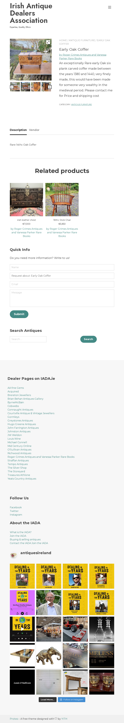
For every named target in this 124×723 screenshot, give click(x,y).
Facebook (16, 507)
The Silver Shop (17, 467)
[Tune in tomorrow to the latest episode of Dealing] (22, 576)
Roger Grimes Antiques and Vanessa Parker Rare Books (41, 456)
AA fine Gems (16, 387)
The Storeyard (16, 471)
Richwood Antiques (19, 453)
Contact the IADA (20, 543)
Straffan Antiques (18, 460)
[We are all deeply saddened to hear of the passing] (48, 602)
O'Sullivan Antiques (19, 449)
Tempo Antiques (18, 464)
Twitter (14, 511)
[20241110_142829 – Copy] (15, 87)
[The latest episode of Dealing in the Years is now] (101, 576)
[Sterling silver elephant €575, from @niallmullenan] (48, 655)
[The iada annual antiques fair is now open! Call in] (48, 629)
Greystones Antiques (20, 420)
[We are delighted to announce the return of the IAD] (101, 655)
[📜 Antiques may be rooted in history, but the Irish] (22, 629)
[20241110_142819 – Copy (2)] (25, 87)
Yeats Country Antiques (22, 478)
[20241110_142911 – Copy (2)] (46, 87)
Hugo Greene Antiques (22, 424)
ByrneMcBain (16, 402)
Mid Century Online (19, 446)
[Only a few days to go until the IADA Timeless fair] (75, 655)
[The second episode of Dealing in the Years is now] (75, 602)
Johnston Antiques (19, 431)
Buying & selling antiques (25, 539)
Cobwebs (13, 406)
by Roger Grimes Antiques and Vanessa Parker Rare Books (26, 232)
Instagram (16, 514)
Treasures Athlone (19, 475)
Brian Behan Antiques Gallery (25, 398)
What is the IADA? (20, 532)
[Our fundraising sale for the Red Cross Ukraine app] (101, 682)
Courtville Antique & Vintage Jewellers (31, 413)
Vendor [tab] (34, 130)
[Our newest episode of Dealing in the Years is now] (22, 602)
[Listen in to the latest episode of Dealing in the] (75, 576)
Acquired (13, 391)
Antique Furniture (82, 40)
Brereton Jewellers (19, 395)
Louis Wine (14, 438)
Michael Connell (17, 442)
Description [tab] (18, 130)
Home (63, 40)
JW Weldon (15, 435)
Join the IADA (18, 535)
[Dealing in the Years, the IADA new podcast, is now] (101, 602)
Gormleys (13, 417)
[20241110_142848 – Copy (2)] (36, 87)
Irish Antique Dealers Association (31, 13)
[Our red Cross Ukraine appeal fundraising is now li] (75, 682)
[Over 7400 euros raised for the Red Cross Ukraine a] (48, 682)
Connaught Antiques (20, 409)
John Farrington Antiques (23, 427)
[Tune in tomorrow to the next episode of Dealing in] (48, 576)
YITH (64, 718)
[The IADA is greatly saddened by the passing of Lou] (22, 682)
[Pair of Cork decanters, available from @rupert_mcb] (101, 629)
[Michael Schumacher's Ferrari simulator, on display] (75, 629)
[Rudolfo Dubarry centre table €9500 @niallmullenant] (22, 655)
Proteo (14, 718)
